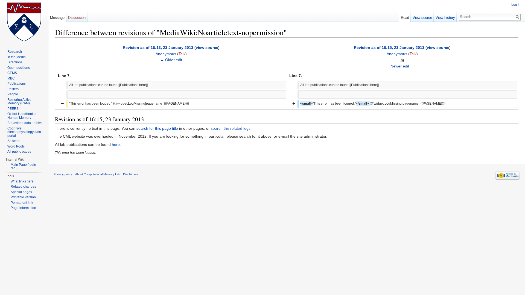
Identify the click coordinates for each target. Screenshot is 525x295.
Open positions (18, 68)
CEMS (12, 73)
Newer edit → (402, 66)
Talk (182, 54)
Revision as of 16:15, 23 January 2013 (389, 47)
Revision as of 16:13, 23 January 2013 (158, 47)
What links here (22, 181)
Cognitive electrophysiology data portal (24, 132)
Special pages (21, 192)
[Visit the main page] (24, 22)
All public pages (19, 152)
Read (405, 18)
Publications (16, 83)
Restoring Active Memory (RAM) (19, 101)
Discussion (77, 18)
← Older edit (171, 60)
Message (57, 18)
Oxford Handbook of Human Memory (22, 116)
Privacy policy (63, 174)
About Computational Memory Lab (97, 174)
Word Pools (16, 146)
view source (207, 47)
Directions (14, 62)
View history (445, 18)
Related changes (23, 186)
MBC (11, 78)
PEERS (13, 109)
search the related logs (230, 128)
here (116, 144)
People (12, 94)
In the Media (16, 57)
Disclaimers (131, 174)
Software (14, 141)
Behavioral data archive (25, 123)
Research (14, 52)
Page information (23, 208)
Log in (516, 5)
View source (422, 18)
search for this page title (157, 128)
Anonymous (166, 54)
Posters (13, 89)
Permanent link (22, 203)
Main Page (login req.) (23, 166)
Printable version (23, 197)
